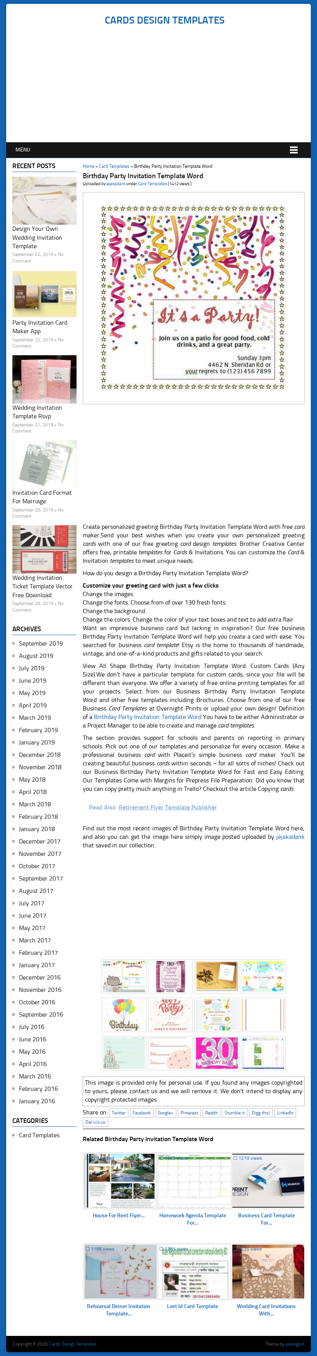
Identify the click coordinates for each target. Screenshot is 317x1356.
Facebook (142, 1113)
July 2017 (31, 903)
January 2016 (37, 1101)
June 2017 (32, 915)
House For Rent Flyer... (119, 1215)
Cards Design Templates (165, 20)
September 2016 (41, 1014)
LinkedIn (285, 1113)
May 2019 (32, 693)
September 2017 (41, 878)
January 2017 (37, 965)
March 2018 (35, 804)
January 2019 (37, 742)
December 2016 (40, 977)
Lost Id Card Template (192, 1306)
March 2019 (35, 717)
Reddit (211, 1113)
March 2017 (35, 940)
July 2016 (31, 1027)
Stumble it (235, 1113)
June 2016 (32, 1039)
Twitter (119, 1113)
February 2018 (38, 816)
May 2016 (32, 1051)
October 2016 (37, 1002)
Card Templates (114, 166)
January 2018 (37, 829)
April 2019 (33, 705)
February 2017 (38, 952)
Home (88, 166)
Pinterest (189, 1113)
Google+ (166, 1113)
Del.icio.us (95, 1122)
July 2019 (31, 668)
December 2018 (40, 754)
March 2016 (35, 1076)
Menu (22, 150)
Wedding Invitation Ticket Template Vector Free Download (42, 586)
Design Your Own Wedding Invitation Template (37, 237)
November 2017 (40, 853)
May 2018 (32, 779)
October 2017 (37, 866)
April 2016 (33, 1064)
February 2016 (38, 1088)
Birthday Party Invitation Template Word (147, 717)
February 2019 (38, 730)
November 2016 (40, 989)
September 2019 (41, 643)
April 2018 (33, 792)
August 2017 (36, 890)
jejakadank (116, 183)
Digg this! (261, 1113)
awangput (294, 1344)
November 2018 (40, 767)
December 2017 (40, 841)
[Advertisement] (164, 84)
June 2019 (32, 680)
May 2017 (32, 928)
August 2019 (36, 655)
